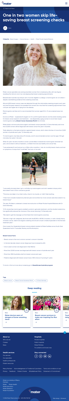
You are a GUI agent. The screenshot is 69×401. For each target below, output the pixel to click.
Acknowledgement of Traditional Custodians (27, 368)
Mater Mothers (38, 345)
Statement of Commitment (51, 371)
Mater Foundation (8, 390)
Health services (8, 352)
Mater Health (13, 384)
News (4, 345)
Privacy (5, 371)
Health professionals (9, 360)
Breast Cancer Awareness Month (24, 280)
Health (32, 39)
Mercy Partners (7, 368)
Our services (6, 355)
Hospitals (37, 337)
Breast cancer (8, 280)
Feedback (12, 371)
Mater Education (8, 386)
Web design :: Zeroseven (59, 398)
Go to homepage (9, 3)
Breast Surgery (14, 39)
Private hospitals (39, 339)
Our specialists (7, 358)
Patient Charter (22, 371)
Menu (66, 3)
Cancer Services (24, 39)
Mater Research (8, 388)
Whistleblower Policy (35, 371)
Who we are (6, 339)
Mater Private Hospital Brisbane (44, 39)
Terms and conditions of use (52, 368)
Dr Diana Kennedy (41, 280)
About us (6, 337)
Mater (5, 384)
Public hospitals (39, 342)
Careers (5, 342)
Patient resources (8, 363)
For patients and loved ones (43, 347)
